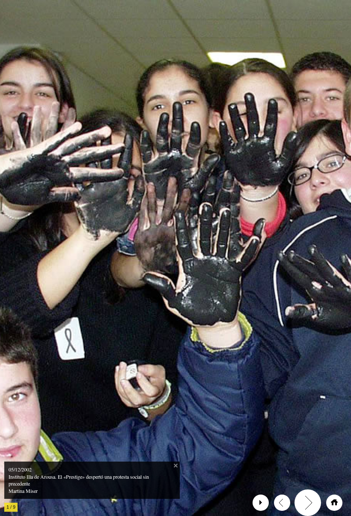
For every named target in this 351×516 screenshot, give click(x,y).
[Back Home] (334, 503)
